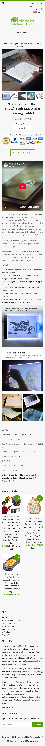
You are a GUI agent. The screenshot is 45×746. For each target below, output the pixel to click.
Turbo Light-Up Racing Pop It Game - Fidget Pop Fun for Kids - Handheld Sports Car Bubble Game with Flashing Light (11, 583)
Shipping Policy (8, 629)
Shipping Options (22, 124)
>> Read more (7, 707)
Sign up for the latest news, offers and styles (20, 718)
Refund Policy (7, 632)
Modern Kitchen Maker (21, 737)
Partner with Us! (8, 623)
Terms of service (8, 626)
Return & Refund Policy (12, 620)
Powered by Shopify (36, 737)
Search (4, 617)
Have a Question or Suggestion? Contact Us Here (36, 6)
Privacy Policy (7, 635)
